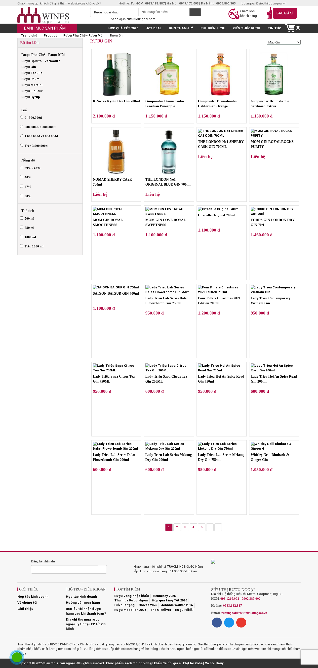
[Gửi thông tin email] (102, 569)
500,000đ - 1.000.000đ (40, 127)
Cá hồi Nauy (214, 663)
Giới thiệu (25, 609)
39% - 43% (32, 168)
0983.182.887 (232, 605)
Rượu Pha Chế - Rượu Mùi (83, 35)
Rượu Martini (31, 85)
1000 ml (30, 237)
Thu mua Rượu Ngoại (131, 600)
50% (28, 196)
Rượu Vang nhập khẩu (131, 596)
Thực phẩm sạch (118, 663)
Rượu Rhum (30, 79)
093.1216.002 (229, 598)
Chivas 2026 (148, 605)
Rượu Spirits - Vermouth (40, 61)
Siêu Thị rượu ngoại (59, 663)
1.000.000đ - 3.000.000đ (41, 136)
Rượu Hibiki (184, 610)
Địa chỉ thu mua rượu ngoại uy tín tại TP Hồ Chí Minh (86, 624)
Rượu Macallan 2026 (130, 610)
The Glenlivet (160, 610)
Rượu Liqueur (32, 91)
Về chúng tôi (27, 602)
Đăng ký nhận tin (43, 561)
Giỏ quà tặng (124, 605)
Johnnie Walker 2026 (177, 605)
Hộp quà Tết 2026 (123, 28)
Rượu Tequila (31, 73)
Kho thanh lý (181, 28)
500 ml (29, 218)
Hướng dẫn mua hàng (83, 602)
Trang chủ (28, 35)
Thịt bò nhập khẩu (147, 663)
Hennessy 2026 (164, 596)
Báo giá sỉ (285, 13)
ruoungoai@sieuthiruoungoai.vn (244, 613)
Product (50, 35)
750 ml (29, 228)
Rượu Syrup (30, 97)
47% (28, 187)
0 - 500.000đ (33, 117)
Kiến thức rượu (246, 28)
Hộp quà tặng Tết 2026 (169, 600)
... (209, 527)
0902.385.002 (251, 598)
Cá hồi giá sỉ (172, 663)
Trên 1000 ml (34, 246)
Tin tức (274, 28)
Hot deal (154, 28)
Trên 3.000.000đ (36, 146)
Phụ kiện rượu (212, 28)
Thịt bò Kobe (192, 663)
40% (28, 177)
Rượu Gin (28, 67)
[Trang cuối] (218, 527)
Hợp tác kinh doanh (32, 596)
